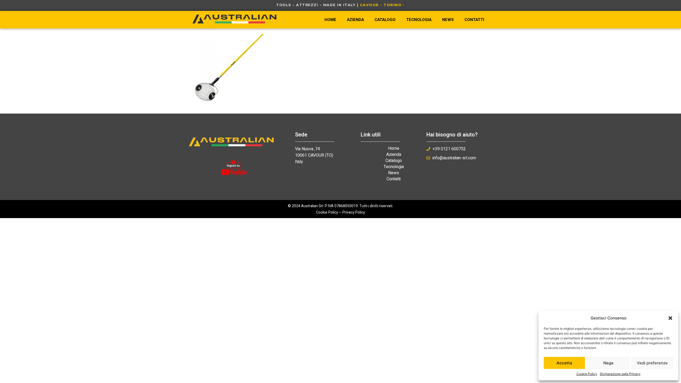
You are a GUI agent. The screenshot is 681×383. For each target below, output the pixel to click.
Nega (608, 362)
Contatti (474, 20)
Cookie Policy (586, 374)
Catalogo (385, 20)
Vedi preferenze (652, 362)
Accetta (564, 362)
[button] (670, 318)
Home (330, 20)
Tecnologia (418, 20)
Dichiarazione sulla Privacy (620, 374)
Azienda (355, 20)
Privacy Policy (353, 212)
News (448, 20)
